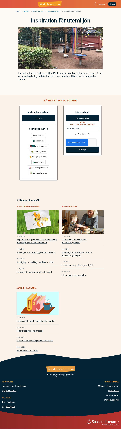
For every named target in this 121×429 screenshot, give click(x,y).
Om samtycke (112, 395)
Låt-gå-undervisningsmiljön (74, 275)
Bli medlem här (82, 118)
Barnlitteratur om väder (27, 350)
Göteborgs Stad (40, 151)
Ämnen (26, 11)
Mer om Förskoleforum (108, 385)
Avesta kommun (41, 146)
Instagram (10, 406)
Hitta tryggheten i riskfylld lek (30, 330)
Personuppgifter (111, 399)
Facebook (10, 401)
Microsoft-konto (38, 135)
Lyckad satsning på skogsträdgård (77, 265)
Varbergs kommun (40, 173)
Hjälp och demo (9, 390)
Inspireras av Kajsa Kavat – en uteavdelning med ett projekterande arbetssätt (36, 241)
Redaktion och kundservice (14, 385)
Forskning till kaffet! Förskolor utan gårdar (35, 321)
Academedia (39, 141)
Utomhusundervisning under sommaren (35, 340)
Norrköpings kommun (39, 167)
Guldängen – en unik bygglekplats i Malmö (36, 252)
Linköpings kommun (39, 157)
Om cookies (113, 390)
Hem (18, 11)
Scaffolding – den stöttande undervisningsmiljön (74, 241)
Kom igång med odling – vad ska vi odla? (35, 262)
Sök (113, 4)
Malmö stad (39, 162)
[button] (101, 4)
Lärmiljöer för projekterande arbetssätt (34, 272)
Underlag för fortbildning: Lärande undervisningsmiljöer (77, 254)
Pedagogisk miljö (54, 11)
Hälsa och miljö (38, 11)
